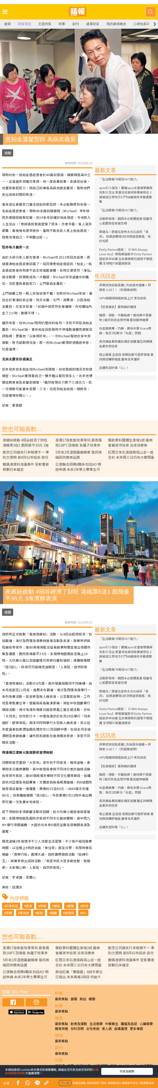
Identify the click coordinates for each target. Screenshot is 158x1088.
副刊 (75, 24)
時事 (62, 24)
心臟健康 (146, 1023)
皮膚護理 (120, 1028)
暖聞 (92, 998)
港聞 (7, 152)
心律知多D (141, 24)
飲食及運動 (79, 1023)
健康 (7, 24)
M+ (84, 913)
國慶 (54, 913)
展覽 (71, 906)
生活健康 (96, 1023)
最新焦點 (61, 998)
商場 (85, 906)
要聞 (74, 998)
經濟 (29, 906)
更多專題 (136, 1028)
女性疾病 (92, 1028)
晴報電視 (24, 24)
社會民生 (12, 906)
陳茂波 (24, 913)
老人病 (107, 1028)
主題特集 (44, 24)
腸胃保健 (61, 1028)
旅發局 (69, 913)
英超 (40, 913)
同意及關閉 (127, 1071)
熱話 (83, 998)
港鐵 (9, 913)
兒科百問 (77, 1028)
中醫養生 (111, 1023)
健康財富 (92, 24)
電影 (57, 906)
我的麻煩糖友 (116, 24)
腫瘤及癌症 (129, 1023)
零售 (43, 906)
